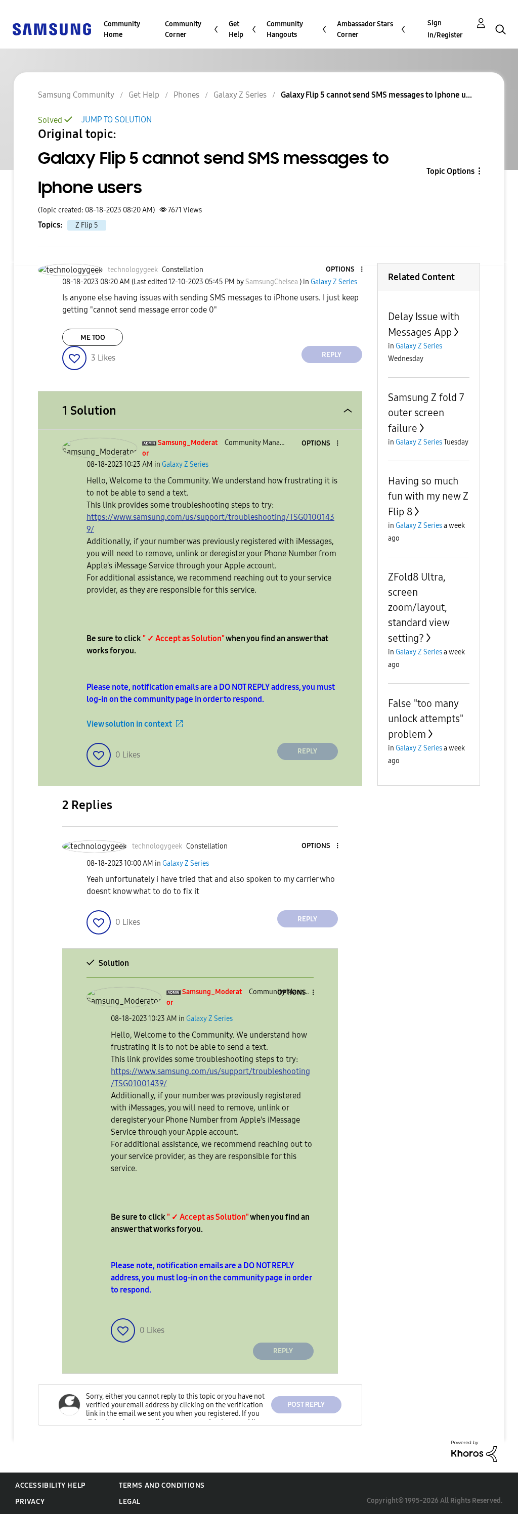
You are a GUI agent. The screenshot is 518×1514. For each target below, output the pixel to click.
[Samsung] (51, 28)
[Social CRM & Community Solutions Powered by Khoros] (474, 1450)
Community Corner (183, 29)
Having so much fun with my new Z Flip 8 (428, 496)
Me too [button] (92, 337)
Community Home (122, 29)
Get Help (236, 29)
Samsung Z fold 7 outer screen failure (426, 412)
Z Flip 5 (86, 225)
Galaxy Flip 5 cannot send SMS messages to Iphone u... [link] (376, 95)
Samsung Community (76, 95)
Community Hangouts (285, 29)
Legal (130, 1501)
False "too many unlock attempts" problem (425, 718)
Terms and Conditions (162, 1485)
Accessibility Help (50, 1485)
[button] (344, 270)
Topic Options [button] (450, 171)
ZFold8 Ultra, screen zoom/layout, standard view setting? (418, 607)
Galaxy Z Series (240, 95)
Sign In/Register (445, 29)
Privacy (30, 1501)
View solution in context (129, 724)
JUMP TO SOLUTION (116, 119)
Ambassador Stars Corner (365, 29)
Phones (186, 95)
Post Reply (306, 1404)
